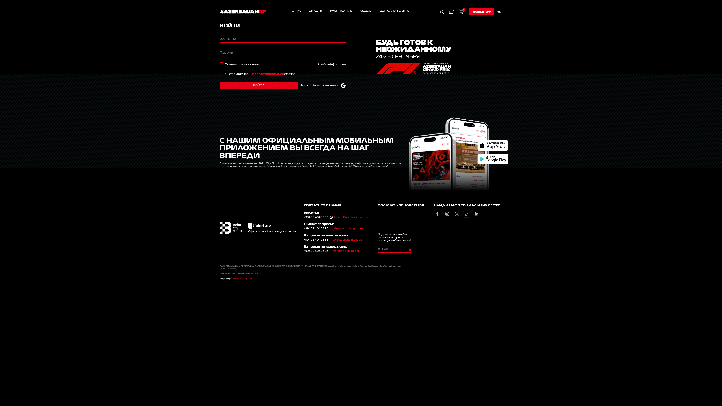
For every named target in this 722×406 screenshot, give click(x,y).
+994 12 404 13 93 (316, 217)
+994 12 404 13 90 (316, 228)
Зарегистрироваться (267, 74)
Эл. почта (228, 38)
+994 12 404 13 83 (316, 240)
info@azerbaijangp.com (348, 228)
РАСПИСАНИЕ (341, 10)
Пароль (226, 52)
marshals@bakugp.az (346, 251)
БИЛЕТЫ (315, 10)
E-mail (383, 248)
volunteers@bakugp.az (347, 240)
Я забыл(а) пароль (331, 64)
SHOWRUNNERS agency (241, 279)
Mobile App (481, 11)
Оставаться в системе (242, 64)
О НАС (296, 10)
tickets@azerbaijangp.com (351, 217)
